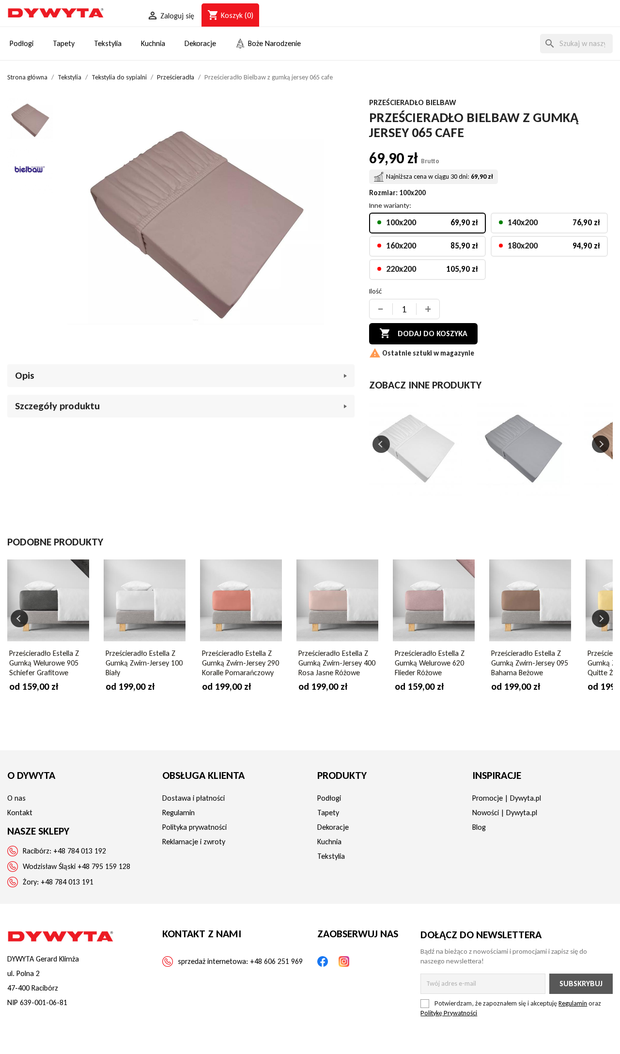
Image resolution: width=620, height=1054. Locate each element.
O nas (16, 798)
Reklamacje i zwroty (193, 841)
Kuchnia (329, 841)
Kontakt (19, 812)
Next (600, 444)
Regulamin (178, 812)
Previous (381, 444)
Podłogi (329, 798)
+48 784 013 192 (79, 850)
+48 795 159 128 (104, 866)
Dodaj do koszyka (423, 333)
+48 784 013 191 (67, 881)
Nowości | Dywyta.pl (504, 812)
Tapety (328, 812)
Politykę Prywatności (448, 1013)
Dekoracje (333, 827)
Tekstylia (331, 856)
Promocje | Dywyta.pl (506, 798)
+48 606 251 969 (276, 961)
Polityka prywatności (194, 827)
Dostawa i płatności (193, 798)
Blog (479, 827)
